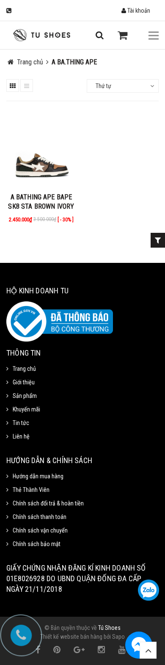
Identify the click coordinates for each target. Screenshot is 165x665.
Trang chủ (24, 368)
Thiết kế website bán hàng (71, 636)
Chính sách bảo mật (36, 544)
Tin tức (21, 422)
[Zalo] (148, 590)
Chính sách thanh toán (39, 516)
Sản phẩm (25, 395)
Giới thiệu (24, 382)
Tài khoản (138, 10)
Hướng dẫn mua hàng (38, 476)
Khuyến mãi (26, 409)
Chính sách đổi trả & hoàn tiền (48, 503)
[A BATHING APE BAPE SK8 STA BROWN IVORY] (41, 150)
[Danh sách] (26, 85)
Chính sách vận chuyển (40, 530)
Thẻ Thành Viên (31, 489)
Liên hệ (21, 436)
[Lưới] (12, 85)
